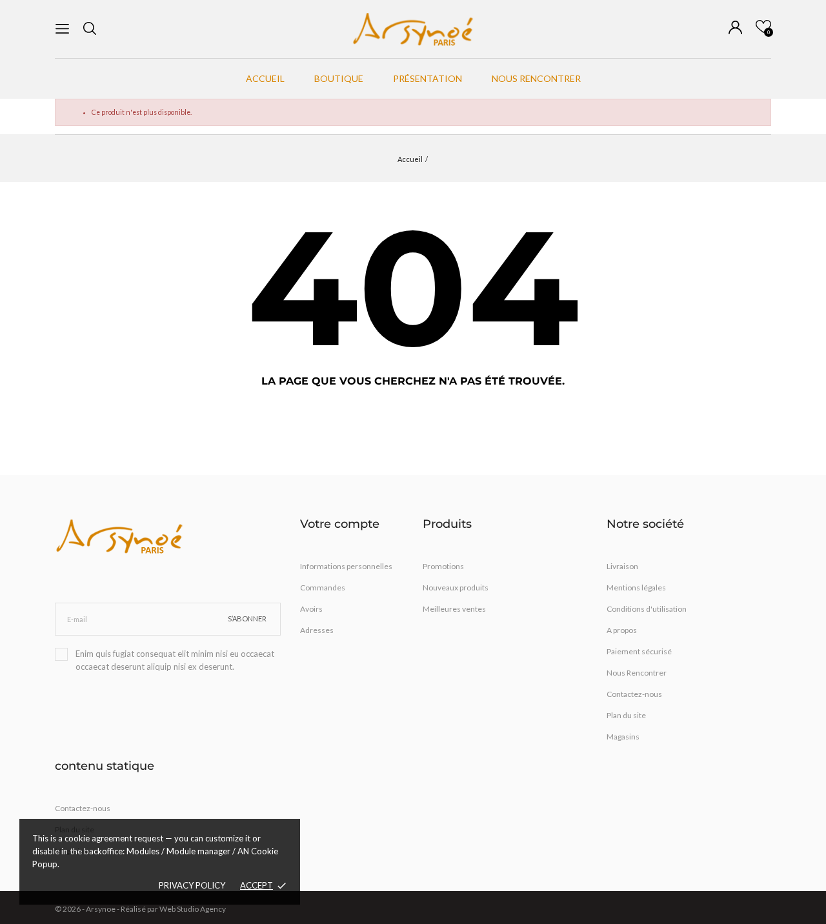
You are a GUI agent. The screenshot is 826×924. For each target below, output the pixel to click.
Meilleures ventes (454, 609)
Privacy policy (192, 885)
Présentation (427, 78)
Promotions (443, 566)
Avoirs (311, 609)
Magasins (623, 736)
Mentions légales (636, 587)
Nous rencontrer (536, 78)
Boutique (338, 78)
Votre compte (339, 524)
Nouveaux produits (456, 587)
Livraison (622, 566)
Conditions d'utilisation (647, 609)
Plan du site (626, 715)
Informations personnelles (346, 566)
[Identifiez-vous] (735, 27)
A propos (622, 630)
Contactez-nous (634, 694)
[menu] (62, 29)
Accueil (265, 78)
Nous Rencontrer (637, 673)
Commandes (322, 587)
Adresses (317, 630)
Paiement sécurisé (639, 651)
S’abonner (247, 618)
